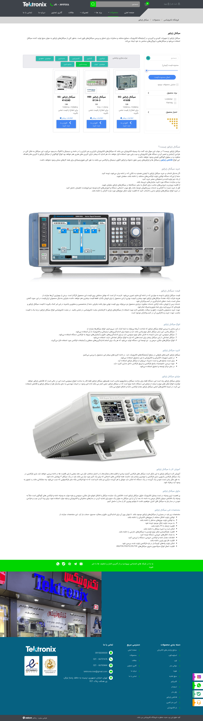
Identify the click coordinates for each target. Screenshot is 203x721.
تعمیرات (85, 12)
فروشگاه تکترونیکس (171, 19)
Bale (198, 694)
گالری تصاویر (56, 12)
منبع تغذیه (173, 676)
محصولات (114, 12)
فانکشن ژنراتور (166, 159)
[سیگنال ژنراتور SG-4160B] (126, 82)
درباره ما (41, 12)
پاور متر (174, 692)
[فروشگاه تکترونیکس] (35, 4)
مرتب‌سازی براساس (120, 57)
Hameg (169, 102)
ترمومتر (174, 686)
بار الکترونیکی (172, 707)
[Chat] (198, 702)
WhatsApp (198, 685)
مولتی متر (173, 665)
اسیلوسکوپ (172, 655)
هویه (175, 671)
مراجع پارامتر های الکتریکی (167, 650)
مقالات (71, 12)
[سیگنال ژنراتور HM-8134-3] (96, 82)
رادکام (35, 718)
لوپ (175, 660)
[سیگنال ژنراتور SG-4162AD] (66, 82)
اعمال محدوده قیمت (162, 77)
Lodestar (169, 99)
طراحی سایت (42, 718)
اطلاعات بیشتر (127, 118)
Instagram (198, 677)
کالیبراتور (174, 681)
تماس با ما (27, 12)
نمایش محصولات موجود (166, 84)
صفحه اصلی (129, 12)
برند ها (99, 12)
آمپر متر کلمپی (171, 702)
